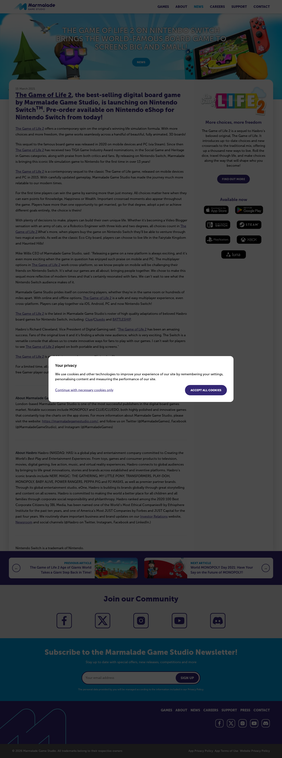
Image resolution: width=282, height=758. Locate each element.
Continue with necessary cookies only (84, 390)
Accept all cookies (206, 390)
